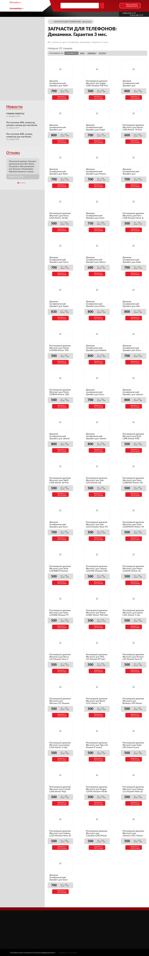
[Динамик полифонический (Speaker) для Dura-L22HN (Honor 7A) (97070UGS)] (60, 863)
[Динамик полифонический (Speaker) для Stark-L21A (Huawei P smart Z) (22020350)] (60, 157)
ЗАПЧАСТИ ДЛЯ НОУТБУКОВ (93, 926)
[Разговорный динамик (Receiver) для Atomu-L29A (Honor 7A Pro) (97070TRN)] (134, 113)
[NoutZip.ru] (15, 2)
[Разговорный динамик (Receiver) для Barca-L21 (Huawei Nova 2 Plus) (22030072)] (60, 643)
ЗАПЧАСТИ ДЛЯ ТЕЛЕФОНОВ (93, 933)
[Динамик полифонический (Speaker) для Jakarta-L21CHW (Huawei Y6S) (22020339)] (97, 422)
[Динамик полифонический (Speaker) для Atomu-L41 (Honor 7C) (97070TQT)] (97, 245)
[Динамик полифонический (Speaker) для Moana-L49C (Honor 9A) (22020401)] (97, 157)
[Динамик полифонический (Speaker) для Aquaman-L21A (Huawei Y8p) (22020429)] (134, 157)
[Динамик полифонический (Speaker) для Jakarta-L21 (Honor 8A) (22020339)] (60, 422)
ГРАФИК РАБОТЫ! (15, 114)
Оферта (57, 936)
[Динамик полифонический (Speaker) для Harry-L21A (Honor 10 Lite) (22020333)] (60, 245)
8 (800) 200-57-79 (129, 13)
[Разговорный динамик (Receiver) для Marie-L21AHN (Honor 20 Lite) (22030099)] (134, 554)
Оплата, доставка (81, 14)
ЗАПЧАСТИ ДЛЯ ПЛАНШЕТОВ (93, 930)
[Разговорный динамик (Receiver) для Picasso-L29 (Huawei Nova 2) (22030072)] (134, 643)
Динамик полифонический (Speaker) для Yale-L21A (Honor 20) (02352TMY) (132, 306)
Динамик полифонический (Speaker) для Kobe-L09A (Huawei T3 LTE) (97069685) (133, 262)
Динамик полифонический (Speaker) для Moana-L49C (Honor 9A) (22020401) (96, 174)
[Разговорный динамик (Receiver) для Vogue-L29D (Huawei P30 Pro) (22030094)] (97, 69)
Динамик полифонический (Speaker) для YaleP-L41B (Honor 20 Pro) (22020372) (59, 85)
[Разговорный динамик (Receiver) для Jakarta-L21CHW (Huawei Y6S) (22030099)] (97, 554)
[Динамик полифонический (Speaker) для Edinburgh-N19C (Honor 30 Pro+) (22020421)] (134, 69)
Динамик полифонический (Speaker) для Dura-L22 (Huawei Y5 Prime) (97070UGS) (133, 350)
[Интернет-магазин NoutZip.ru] (51, 21)
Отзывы (13, 153)
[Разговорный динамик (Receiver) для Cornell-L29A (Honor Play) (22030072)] (60, 775)
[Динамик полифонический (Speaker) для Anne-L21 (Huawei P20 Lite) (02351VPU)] (97, 201)
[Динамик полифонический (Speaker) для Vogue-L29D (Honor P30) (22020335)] (60, 290)
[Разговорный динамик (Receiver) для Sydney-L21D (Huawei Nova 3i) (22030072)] (60, 819)
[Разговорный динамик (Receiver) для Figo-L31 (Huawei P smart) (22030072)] (97, 731)
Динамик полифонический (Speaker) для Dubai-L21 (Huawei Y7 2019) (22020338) (96, 129)
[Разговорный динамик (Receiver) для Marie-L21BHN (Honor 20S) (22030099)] (60, 378)
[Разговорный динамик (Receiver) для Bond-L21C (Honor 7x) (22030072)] (97, 687)
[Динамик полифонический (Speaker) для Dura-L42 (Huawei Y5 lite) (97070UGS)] (60, 510)
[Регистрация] (117, 5)
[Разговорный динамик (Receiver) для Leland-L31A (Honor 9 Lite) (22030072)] (60, 731)
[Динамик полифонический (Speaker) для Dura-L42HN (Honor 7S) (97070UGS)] (97, 378)
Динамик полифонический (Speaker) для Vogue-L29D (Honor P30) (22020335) (59, 306)
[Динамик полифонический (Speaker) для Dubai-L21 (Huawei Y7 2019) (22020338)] (97, 113)
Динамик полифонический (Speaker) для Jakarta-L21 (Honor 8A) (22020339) (59, 438)
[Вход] (113, 5)
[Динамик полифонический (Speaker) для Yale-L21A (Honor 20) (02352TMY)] (134, 290)
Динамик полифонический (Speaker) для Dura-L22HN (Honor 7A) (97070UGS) (58, 880)
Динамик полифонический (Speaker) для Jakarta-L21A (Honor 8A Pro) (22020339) (133, 394)
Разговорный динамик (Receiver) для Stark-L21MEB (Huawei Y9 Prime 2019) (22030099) (60, 615)
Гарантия (97, 14)
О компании (38, 14)
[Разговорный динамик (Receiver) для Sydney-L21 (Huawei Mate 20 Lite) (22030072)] (134, 775)
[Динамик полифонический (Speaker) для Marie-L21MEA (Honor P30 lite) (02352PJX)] (97, 290)
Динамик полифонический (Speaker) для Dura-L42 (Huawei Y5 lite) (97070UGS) (58, 527)
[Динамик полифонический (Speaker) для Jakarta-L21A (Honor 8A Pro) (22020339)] (134, 378)
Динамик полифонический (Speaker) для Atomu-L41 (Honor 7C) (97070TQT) (96, 262)
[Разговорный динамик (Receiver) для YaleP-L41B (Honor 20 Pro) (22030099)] (60, 466)
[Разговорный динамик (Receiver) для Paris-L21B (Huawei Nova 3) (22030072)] (134, 201)
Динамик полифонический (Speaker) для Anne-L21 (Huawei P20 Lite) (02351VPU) (96, 218)
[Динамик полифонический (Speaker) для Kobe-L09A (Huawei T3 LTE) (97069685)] (134, 245)
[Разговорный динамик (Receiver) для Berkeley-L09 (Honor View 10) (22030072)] (134, 687)
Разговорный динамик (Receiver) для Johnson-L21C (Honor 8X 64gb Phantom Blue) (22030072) (133, 835)
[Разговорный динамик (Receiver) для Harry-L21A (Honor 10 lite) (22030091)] (60, 201)
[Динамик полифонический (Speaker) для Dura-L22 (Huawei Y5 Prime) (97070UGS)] (134, 334)
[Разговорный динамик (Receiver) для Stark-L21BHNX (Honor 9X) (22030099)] (134, 466)
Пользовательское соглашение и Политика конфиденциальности (32, 952)
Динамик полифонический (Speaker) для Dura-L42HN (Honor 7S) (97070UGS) (95, 394)
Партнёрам (64, 14)
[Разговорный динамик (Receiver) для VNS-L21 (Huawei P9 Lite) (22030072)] (97, 643)
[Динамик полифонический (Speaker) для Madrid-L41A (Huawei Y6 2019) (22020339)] (97, 334)
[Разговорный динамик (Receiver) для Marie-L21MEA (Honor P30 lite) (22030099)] (60, 334)
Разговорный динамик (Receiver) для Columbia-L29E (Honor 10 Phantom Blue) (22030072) (96, 835)
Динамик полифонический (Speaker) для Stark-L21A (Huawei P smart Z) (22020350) (59, 174)
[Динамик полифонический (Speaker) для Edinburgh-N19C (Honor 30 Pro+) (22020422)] (60, 113)
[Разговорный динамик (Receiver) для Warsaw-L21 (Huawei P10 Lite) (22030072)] (60, 687)
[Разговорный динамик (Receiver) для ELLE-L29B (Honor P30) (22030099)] (134, 422)
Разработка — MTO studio (68, 952)
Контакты (109, 14)
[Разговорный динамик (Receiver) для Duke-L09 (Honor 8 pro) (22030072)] (134, 731)
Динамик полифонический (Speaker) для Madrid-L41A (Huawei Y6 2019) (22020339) (97, 350)
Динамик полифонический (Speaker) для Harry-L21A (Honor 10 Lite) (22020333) (59, 262)
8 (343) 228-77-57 (136, 15)
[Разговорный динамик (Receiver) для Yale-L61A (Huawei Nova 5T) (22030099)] (97, 510)
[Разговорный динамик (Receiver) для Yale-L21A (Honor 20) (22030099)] (97, 466)
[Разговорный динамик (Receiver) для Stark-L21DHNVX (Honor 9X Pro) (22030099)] (134, 510)
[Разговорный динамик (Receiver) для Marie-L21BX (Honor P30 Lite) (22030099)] (97, 598)
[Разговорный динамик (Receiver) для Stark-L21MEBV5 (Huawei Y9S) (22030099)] (60, 554)
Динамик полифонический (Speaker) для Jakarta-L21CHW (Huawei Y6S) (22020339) (96, 438)
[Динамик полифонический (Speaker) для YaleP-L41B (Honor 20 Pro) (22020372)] (60, 69)
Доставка (51, 14)
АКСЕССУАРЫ (86, 923)
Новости (14, 107)
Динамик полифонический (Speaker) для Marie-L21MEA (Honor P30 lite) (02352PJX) (96, 306)
